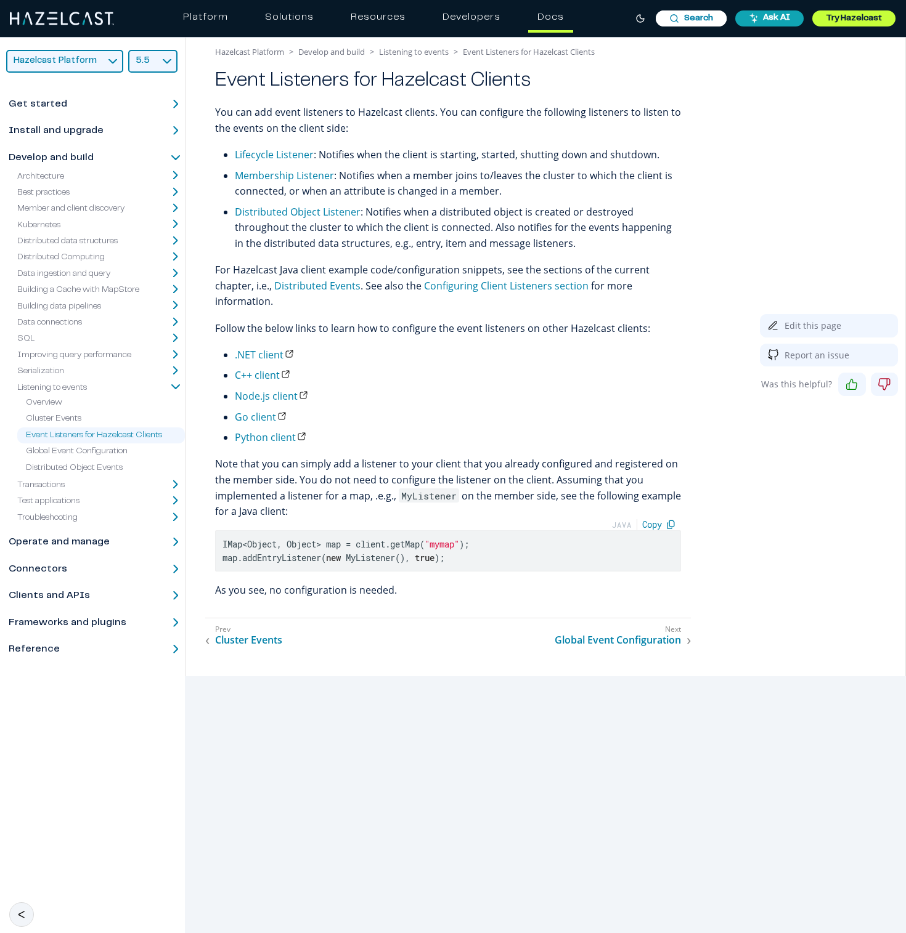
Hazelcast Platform (249, 51)
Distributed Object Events (74, 467)
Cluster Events (53, 418)
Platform (205, 17)
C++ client (257, 375)
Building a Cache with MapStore (78, 290)
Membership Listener (284, 175)
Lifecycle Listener (274, 154)
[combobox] (691, 18)
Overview (44, 402)
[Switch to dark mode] (640, 18)
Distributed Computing (61, 257)
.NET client (259, 354)
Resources (378, 17)
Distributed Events (317, 286)
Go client (255, 417)
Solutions (289, 17)
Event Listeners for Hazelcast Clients (94, 435)
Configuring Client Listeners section (506, 286)
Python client (265, 437)
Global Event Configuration (77, 451)
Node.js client (266, 396)
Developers (471, 17)
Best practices (43, 192)
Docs (550, 17)
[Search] (691, 18)
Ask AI (776, 18)
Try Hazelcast (854, 18)
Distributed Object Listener (298, 212)
